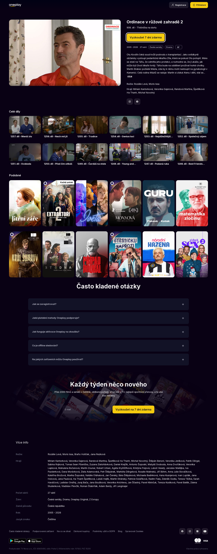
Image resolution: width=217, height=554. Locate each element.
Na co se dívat (64, 531)
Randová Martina (183, 89)
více (129, 76)
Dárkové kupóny (82, 531)
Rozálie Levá (140, 84)
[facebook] (137, 102)
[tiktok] (197, 531)
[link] (25, 128)
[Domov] (15, 5)
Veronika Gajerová (163, 89)
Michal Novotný (146, 92)
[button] (108, 304)
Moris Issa (154, 84)
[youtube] (205, 531)
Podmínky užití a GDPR (104, 531)
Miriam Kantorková (143, 89)
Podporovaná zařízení (43, 531)
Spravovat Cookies (134, 531)
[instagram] (130, 102)
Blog (120, 531)
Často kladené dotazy (19, 531)
